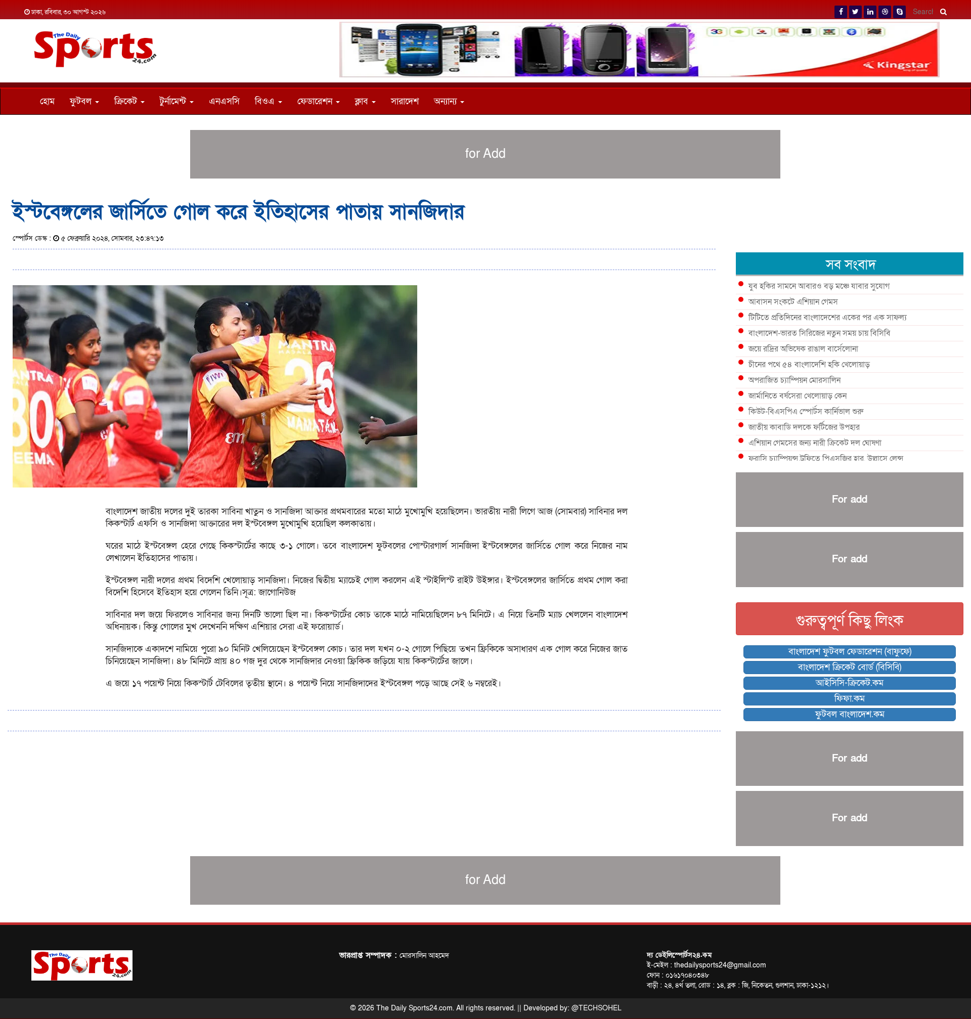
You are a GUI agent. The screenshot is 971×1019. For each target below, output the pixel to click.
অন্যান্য (446, 101)
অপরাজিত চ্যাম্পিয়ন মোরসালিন (794, 380)
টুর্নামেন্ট (174, 101)
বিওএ (266, 101)
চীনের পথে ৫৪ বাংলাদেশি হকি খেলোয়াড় (809, 364)
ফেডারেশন (316, 101)
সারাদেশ (405, 101)
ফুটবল (82, 101)
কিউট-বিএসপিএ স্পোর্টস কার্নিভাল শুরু (805, 411)
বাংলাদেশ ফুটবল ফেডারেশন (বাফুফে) (849, 651)
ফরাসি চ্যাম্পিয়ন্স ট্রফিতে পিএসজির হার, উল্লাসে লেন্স (825, 458)
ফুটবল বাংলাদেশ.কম (850, 714)
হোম (47, 101)
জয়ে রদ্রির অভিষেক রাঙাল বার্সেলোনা (803, 349)
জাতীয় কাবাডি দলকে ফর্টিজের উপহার (804, 427)
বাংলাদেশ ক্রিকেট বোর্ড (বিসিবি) (849, 667)
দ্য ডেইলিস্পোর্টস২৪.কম (679, 955)
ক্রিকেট (127, 101)
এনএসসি (224, 101)
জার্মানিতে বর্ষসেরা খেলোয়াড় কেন (797, 396)
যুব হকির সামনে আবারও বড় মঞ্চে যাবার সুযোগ (819, 286)
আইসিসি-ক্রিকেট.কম (850, 683)
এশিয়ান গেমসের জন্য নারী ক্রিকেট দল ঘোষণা (814, 443)
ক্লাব (363, 101)
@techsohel (596, 1008)
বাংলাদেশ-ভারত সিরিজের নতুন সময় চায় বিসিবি (819, 333)
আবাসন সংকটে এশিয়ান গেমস (793, 301)
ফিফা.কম (849, 698)
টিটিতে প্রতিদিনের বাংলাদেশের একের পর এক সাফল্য (827, 317)
